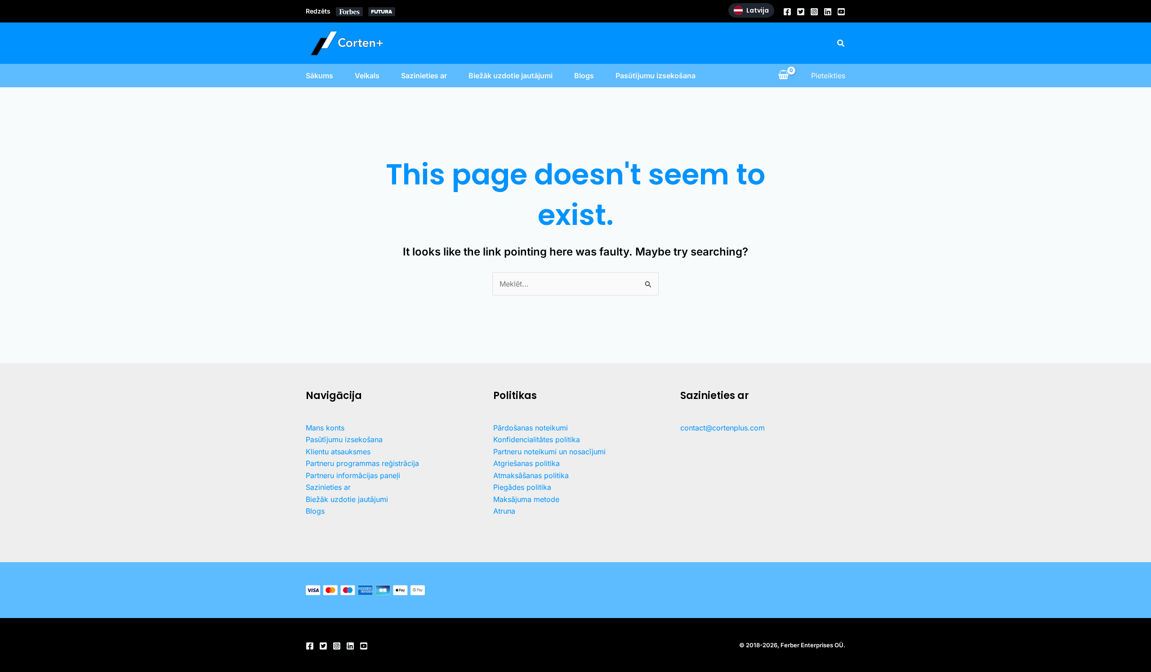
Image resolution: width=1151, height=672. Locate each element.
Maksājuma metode (526, 499)
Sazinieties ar (424, 75)
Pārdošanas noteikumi (530, 427)
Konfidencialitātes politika (536, 439)
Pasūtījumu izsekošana (656, 75)
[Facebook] (787, 12)
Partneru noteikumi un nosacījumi (549, 451)
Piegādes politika (522, 487)
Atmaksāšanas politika (531, 475)
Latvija (757, 10)
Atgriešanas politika (526, 463)
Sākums (319, 75)
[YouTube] (841, 12)
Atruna (504, 510)
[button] (841, 43)
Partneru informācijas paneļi (353, 475)
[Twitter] (801, 12)
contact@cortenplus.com (722, 427)
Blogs (584, 75)
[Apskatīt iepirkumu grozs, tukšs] (783, 76)
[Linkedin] (828, 12)
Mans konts (325, 427)
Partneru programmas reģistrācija (362, 463)
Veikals (367, 75)
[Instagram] (814, 12)
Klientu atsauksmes (338, 451)
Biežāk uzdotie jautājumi (510, 75)
